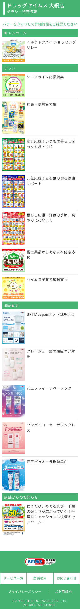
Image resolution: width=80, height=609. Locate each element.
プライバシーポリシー (25, 591)
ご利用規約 (63, 591)
